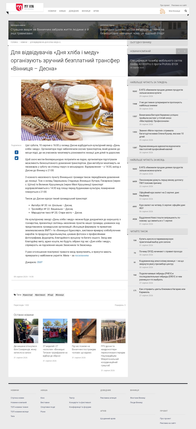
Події (51, 295)
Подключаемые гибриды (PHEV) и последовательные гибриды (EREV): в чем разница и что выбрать (160, 276)
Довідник (74, 11)
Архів (96, 11)
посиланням (82, 255)
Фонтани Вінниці (137, 398)
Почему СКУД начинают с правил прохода (160, 251)
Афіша (62, 11)
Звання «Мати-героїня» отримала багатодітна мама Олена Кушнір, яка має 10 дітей (161, 133)
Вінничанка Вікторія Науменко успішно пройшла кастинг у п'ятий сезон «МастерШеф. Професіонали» (158, 118)
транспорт (28, 295)
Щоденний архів (107, 418)
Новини (52, 11)
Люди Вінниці (136, 402)
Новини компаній (19, 402)
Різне (43, 411)
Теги (13, 416)
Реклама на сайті (179, 5)
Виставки (45, 402)
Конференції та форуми (80, 407)
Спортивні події (48, 407)
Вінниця (86, 11)
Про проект (165, 5)
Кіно (43, 398)
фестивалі (40, 295)
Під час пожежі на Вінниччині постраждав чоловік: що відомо (84, 349)
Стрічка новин (17, 398)
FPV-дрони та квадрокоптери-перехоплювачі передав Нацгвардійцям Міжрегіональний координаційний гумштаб (113, 356)
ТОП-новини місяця (19, 411)
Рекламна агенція (108, 398)
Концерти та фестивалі (80, 402)
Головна (14, 42)
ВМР (40, 262)
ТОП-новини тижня (19, 407)
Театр (72, 398)
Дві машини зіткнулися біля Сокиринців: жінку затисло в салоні (25, 349)
